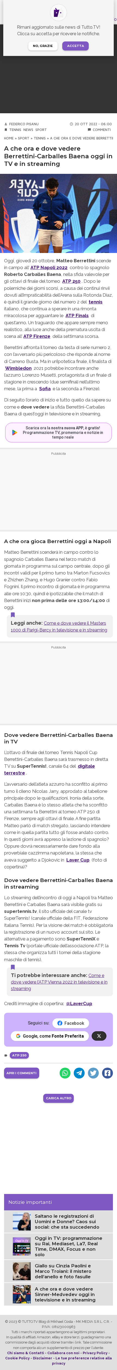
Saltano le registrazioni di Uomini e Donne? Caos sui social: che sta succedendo (67, 1221)
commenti (102, 130)
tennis (96, 302)
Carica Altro (58, 1098)
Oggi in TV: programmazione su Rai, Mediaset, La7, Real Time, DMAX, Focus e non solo (68, 1246)
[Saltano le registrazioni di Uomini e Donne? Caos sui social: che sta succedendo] (22, 1221)
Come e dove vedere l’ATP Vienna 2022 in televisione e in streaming (59, 982)
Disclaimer (42, 1358)
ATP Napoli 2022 (48, 267)
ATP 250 (71, 281)
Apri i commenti (21, 1073)
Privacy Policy (95, 1353)
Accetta (75, 46)
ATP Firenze (36, 336)
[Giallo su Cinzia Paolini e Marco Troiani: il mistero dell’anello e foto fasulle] (22, 1270)
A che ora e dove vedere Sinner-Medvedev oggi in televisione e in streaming (65, 1294)
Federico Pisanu (24, 124)
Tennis (15, 130)
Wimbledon (18, 368)
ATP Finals (77, 315)
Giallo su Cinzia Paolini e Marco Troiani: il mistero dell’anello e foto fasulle (63, 1271)
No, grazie (43, 46)
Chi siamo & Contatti (25, 1353)
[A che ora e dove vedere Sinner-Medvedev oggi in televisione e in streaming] (22, 1294)
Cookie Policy (17, 1358)
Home (9, 138)
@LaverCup (79, 1003)
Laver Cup (78, 860)
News (28, 130)
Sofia (45, 388)
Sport (41, 130)
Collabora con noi (63, 1353)
